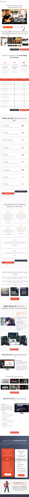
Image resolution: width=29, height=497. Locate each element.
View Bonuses (24, 111)
